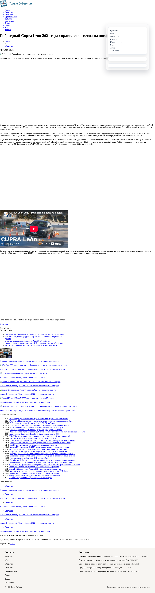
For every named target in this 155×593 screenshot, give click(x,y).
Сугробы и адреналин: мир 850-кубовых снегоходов (30, 478)
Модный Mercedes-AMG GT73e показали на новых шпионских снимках (40, 447)
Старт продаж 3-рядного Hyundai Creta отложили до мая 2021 (34, 434)
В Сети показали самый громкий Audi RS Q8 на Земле (27, 341)
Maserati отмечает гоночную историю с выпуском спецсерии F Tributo (39, 471)
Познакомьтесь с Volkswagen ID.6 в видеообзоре (29, 458)
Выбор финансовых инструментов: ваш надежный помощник (34, 475)
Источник (4, 324)
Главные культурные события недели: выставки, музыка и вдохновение (34, 334)
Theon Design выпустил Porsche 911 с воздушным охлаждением (35, 469)
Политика (9, 568)
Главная (8, 41)
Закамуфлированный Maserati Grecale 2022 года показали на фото (32, 345)
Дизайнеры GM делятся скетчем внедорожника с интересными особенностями (42, 460)
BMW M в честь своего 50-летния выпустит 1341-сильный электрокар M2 (39, 436)
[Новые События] (16, 6)
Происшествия (11, 571)
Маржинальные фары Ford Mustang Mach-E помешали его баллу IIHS (38, 451)
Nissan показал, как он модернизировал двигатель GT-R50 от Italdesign (38, 449)
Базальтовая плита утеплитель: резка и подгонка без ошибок (35, 473)
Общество (9, 46)
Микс (7, 560)
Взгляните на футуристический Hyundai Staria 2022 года (33, 438)
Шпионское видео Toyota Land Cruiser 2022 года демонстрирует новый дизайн (42, 456)
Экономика (9, 583)
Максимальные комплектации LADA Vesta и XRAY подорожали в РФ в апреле (42, 441)
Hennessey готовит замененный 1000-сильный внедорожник (34, 467)
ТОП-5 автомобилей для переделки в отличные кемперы (33, 445)
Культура (8, 556)
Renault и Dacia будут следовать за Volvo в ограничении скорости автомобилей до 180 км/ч (37, 410)
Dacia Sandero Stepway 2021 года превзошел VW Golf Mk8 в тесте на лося (40, 443)
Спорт (7, 575)
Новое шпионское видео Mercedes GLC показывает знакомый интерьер (34, 343)
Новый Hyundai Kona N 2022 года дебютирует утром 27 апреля (26, 402)
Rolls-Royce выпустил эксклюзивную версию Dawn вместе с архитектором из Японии (44, 465)
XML (12, 544)
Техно (7, 579)
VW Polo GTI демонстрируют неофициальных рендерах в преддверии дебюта (32, 369)
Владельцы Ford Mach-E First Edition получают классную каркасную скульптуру (43, 454)
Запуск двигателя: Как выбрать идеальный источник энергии (104, 571)
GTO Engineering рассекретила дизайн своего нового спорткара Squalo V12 (41, 462)
